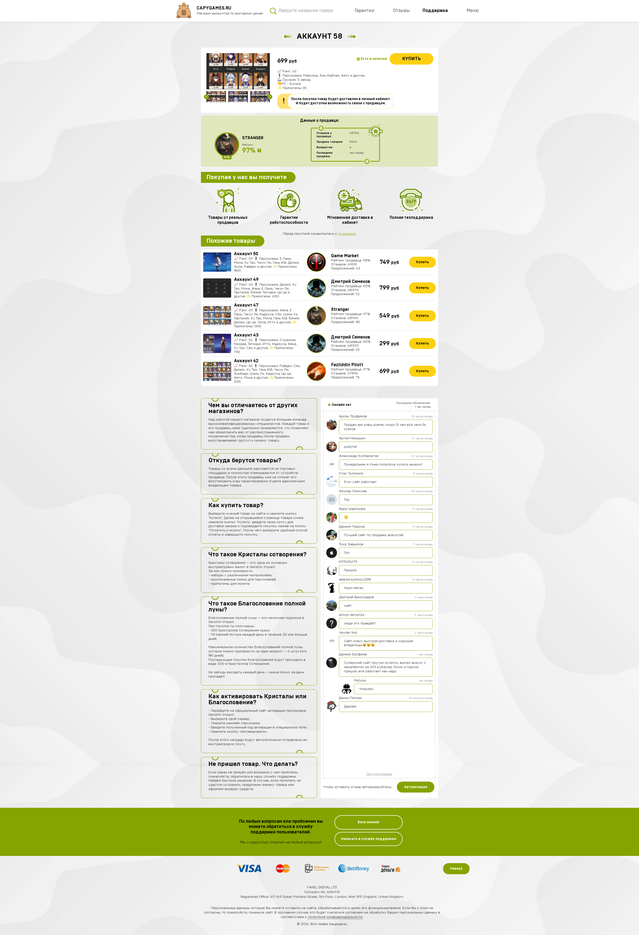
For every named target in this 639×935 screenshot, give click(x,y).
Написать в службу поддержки (368, 839)
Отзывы (401, 10)
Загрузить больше (379, 773)
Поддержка (435, 10)
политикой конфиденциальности (335, 917)
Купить (411, 59)
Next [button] (269, 96)
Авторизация (415, 787)
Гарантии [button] (364, 10)
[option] (238, 71)
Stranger (252, 138)
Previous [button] (206, 96)
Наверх (456, 868)
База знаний (368, 822)
